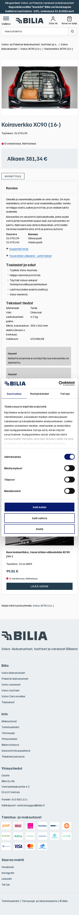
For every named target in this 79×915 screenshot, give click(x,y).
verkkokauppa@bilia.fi (31, 805)
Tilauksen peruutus (13, 756)
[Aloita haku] (72, 31)
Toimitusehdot (10, 727)
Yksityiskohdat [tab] (39, 393)
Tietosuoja (8, 733)
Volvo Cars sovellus (13, 696)
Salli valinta (39, 518)
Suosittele (13, 176)
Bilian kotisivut (10, 744)
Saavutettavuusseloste (15, 750)
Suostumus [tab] (14, 393)
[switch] (69, 468)
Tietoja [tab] (65, 393)
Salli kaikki (39, 507)
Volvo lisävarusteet (13, 673)
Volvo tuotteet (10, 690)
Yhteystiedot (9, 739)
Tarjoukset (8, 702)
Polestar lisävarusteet (14, 678)
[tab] (12, 188)
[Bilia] (29, 20)
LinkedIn (6, 878)
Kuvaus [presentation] (12, 188)
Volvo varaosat (11, 684)
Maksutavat (9, 721)
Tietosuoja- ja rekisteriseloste (39, 901)
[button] (6, 20)
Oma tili (53, 23)
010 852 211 (20, 799)
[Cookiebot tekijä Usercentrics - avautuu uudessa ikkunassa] (59, 383)
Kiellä (39, 529)
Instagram (7, 873)
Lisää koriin (39, 586)
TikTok (5, 884)
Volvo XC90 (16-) (43, 605)
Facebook (7, 867)
